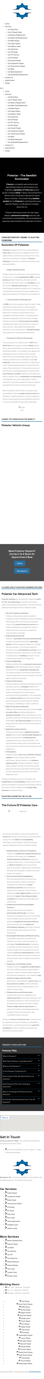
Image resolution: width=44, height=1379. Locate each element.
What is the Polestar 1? (12, 1066)
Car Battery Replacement (17, 35)
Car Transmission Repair (16, 66)
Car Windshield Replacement (18, 74)
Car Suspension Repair (16, 63)
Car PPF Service (13, 55)
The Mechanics (35, 1372)
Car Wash (11, 69)
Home (7, 24)
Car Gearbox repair (14, 46)
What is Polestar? (9, 1056)
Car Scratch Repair (14, 60)
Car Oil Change (13, 52)
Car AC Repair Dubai (15, 32)
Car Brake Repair (14, 41)
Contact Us (9, 77)
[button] (22, 88)
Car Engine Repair (14, 43)
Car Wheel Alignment (15, 72)
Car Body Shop (13, 29)
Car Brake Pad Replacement (17, 38)
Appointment (10, 80)
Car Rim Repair (13, 58)
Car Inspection (13, 49)
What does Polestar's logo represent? (17, 1061)
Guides (7, 83)
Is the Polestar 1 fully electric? (14, 1071)
